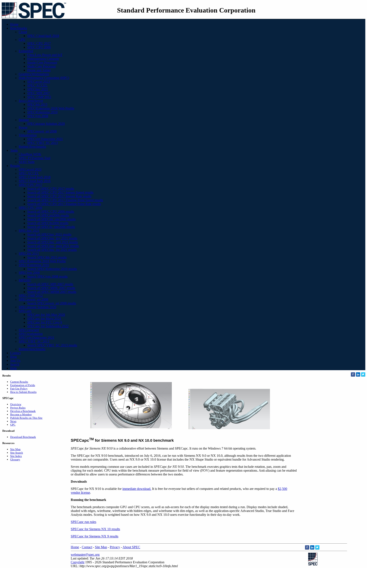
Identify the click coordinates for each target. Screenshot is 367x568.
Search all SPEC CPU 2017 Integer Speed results (60, 192)
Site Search (16, 452)
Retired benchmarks (32, 349)
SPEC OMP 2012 (39, 97)
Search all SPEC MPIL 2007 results (51, 288)
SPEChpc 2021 (37, 89)
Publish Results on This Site (26, 417)
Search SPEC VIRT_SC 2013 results (52, 345)
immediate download (136, 489)
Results (15, 165)
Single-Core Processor (42, 62)
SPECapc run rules (83, 522)
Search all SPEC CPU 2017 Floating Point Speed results (65, 200)
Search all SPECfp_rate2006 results (51, 227)
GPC (13, 424)
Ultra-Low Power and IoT (44, 55)
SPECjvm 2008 (37, 116)
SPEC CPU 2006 (39, 47)
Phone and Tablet (39, 70)
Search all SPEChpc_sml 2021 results (52, 242)
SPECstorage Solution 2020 (46, 123)
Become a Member (21, 414)
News (13, 421)
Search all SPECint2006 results (48, 215)
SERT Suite (27, 162)
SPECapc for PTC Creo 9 (44, 322)
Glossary (15, 459)
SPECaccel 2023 (38, 81)
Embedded (26, 51)
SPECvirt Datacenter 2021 (45, 139)
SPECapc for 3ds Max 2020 (46, 314)
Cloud (23, 32)
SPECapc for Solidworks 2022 (48, 326)
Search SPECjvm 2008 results (47, 276)
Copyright (77, 562)
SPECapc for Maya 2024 (44, 318)
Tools (14, 150)
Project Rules (17, 407)
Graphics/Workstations (34, 74)
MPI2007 (25, 280)
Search (14, 364)
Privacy (115, 547)
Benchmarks (18, 28)
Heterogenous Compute (43, 58)
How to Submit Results (23, 392)
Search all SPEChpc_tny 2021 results (52, 238)
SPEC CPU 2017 (39, 43)
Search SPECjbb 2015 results (47, 257)
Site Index (16, 456)
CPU (22, 39)
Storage (24, 120)
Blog (13, 357)
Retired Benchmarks (32, 146)
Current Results (19, 381)
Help (13, 368)
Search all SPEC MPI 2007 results (50, 284)
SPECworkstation (31, 334)
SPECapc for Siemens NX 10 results (95, 529)
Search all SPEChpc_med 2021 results (53, 246)
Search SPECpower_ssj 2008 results (51, 303)
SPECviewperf (29, 330)
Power (23, 127)
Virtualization (28, 135)
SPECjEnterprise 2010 (42, 112)
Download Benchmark (23, 437)
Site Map (15, 449)
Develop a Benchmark (23, 411)
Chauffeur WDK (30, 154)
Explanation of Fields (22, 385)
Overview (15, 404)
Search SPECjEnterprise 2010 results (52, 269)
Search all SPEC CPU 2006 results (50, 211)
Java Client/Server (31, 101)
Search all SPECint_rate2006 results (51, 219)
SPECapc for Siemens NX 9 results (94, 536)
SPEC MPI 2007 (38, 93)
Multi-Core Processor (41, 66)
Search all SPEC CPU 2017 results (50, 188)
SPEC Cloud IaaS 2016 (35, 181)
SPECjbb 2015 (37, 104)
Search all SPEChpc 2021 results (49, 234)
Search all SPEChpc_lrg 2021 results (52, 250)
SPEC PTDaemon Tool (34, 158)
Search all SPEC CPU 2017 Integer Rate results (59, 196)
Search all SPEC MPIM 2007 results (51, 292)
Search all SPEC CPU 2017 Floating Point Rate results (64, 204)
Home (14, 24)
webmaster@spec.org (85, 554)
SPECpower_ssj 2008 (42, 131)
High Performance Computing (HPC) (44, 78)
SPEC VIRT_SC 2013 (42, 143)
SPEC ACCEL (37, 85)
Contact (15, 353)
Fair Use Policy (19, 388)
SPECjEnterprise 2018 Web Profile (50, 108)
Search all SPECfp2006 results (47, 223)
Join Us (15, 360)
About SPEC (131, 547)
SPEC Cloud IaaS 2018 (43, 36)
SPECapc (25, 311)
